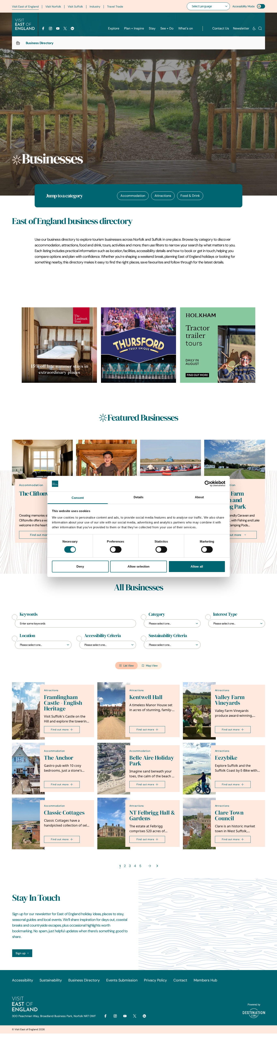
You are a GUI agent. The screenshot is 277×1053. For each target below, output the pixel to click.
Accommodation (132, 196)
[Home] (18, 43)
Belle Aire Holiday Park (151, 760)
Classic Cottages (64, 812)
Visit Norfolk (53, 6)
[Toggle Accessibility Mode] (261, 6)
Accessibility (22, 980)
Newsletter (241, 28)
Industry (95, 6)
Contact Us (220, 28)
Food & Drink (190, 196)
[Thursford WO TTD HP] (138, 345)
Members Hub (205, 980)
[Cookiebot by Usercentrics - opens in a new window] (207, 484)
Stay (152, 28)
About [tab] (199, 497)
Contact (180, 980)
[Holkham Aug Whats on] (217, 345)
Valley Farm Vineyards (230, 700)
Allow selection (139, 566)
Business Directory (84, 980)
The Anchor (58, 757)
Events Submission (121, 980)
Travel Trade (115, 6)
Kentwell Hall (145, 697)
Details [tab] (139, 497)
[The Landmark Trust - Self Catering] (59, 345)
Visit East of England (25, 6)
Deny (80, 566)
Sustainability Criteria (168, 635)
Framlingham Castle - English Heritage (63, 703)
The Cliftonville (37, 493)
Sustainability (51, 980)
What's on (185, 28)
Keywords (29, 614)
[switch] (115, 549)
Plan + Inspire (134, 28)
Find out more (39, 535)
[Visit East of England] (25, 24)
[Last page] (157, 866)
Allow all (197, 566)
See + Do (166, 28)
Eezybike (226, 757)
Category (157, 614)
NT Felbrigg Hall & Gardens (152, 815)
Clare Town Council (229, 815)
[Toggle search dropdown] (260, 28)
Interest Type (225, 614)
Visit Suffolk (75, 6)
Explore (113, 28)
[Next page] (149, 866)
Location (27, 635)
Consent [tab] (78, 497)
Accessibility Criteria (102, 635)
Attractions (163, 196)
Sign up (21, 953)
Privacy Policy (155, 980)
